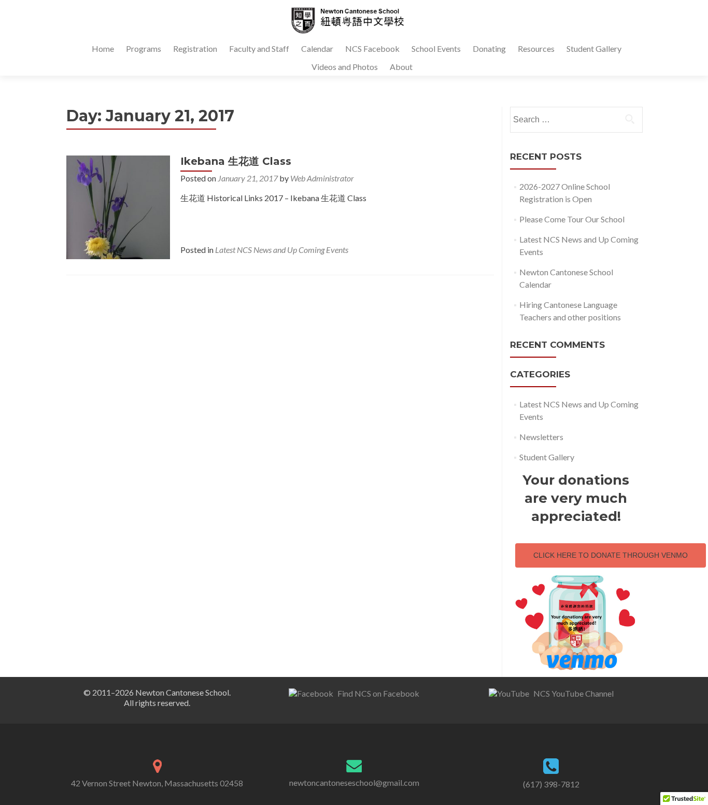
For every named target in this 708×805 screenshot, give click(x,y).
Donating (489, 48)
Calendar (317, 48)
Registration (195, 48)
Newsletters (541, 437)
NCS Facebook (372, 48)
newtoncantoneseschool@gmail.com (354, 782)
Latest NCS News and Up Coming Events (281, 250)
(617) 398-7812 (551, 784)
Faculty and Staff (259, 48)
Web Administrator (322, 178)
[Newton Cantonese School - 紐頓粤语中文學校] (350, 19)
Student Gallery (594, 48)
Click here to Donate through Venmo (610, 555)
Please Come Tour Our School (572, 219)
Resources (536, 48)
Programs (143, 48)
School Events (436, 48)
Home (103, 48)
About (401, 67)
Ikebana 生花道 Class (235, 161)
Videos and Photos (344, 67)
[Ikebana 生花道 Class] (118, 206)
